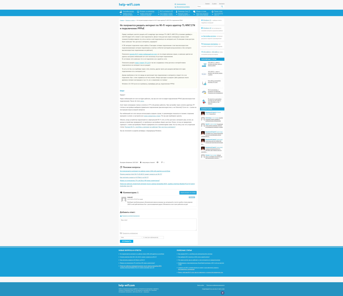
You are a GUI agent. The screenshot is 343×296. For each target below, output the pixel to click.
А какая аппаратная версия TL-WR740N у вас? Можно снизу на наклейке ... (211, 150)
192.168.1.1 (215, 52)
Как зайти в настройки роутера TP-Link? (214, 81)
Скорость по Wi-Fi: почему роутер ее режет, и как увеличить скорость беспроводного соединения (198, 268)
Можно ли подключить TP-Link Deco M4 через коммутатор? (140, 181)
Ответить (192, 197)
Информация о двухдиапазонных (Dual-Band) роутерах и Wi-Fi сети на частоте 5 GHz (201, 264)
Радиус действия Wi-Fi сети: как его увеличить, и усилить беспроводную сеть (200, 272)
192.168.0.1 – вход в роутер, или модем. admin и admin (215, 73)
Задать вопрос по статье (188, 193)
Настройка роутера (209, 36)
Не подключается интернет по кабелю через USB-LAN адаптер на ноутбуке (145, 171)
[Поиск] (222, 6)
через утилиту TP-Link (142, 63)
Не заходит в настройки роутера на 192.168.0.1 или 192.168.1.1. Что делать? (214, 101)
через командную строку (152, 116)
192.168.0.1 (207, 52)
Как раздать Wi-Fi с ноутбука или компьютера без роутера (195, 254)
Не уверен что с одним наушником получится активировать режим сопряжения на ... (212, 135)
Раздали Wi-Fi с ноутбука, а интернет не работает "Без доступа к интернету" (150, 127)
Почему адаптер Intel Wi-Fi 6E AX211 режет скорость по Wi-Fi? (141, 174)
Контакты (221, 3)
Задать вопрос (181, 4)
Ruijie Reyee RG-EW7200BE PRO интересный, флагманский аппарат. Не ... (212, 142)
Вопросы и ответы (130, 20)
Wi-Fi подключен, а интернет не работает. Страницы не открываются (215, 91)
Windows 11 (207, 20)
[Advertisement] (158, 146)
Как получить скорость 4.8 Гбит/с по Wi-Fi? (134, 178)
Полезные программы (210, 44)
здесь (142, 101)
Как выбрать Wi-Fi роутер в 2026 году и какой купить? (194, 257)
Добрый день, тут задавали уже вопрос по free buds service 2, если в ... (213, 157)
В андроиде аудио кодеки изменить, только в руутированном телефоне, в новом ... (212, 126)
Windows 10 (207, 28)
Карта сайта (200, 285)
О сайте (214, 3)
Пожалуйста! (212, 114)
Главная (207, 3)
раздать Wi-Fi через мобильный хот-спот (143, 54)
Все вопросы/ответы (183, 7)
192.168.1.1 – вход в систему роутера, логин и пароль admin (215, 64)
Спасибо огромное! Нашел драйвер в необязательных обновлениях (214, 119)
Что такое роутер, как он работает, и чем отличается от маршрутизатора (199, 260)
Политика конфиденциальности (215, 285)
